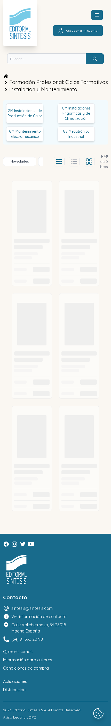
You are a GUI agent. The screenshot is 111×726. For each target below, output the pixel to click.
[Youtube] (31, 544)
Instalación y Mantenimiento (43, 89)
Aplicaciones (15, 681)
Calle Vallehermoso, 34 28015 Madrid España (38, 628)
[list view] (74, 161)
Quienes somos (18, 651)
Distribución (14, 689)
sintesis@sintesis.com (32, 608)
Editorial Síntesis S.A (29, 710)
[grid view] (89, 161)
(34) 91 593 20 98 (27, 639)
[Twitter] (23, 544)
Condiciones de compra (26, 668)
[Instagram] (14, 544)
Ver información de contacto (39, 616)
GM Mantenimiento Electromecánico (25, 134)
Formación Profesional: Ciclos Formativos (58, 82)
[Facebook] (6, 544)
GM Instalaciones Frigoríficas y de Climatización (76, 113)
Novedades (20, 161)
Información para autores (27, 659)
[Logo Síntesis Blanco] (16, 569)
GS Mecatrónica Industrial (76, 134)
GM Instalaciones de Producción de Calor (25, 113)
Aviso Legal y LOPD (19, 717)
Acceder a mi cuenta (82, 30)
